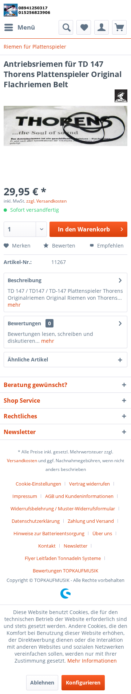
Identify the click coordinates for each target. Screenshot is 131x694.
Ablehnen (42, 682)
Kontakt (47, 545)
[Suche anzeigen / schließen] (66, 27)
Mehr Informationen (92, 660)
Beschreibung (24, 280)
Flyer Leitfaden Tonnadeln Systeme (63, 558)
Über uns (102, 533)
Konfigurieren (83, 682)
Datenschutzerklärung (36, 521)
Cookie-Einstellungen (38, 483)
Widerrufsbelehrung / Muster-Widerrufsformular (63, 508)
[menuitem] (19, 27)
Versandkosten (22, 460)
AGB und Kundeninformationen (79, 496)
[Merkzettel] (83, 27)
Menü (26, 27)
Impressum (24, 496)
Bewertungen (24, 323)
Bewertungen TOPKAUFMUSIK (65, 570)
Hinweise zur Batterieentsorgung (48, 533)
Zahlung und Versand (91, 521)
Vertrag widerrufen (89, 483)
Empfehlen (110, 245)
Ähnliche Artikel (28, 359)
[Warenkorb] (119, 27)
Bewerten (64, 245)
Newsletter (75, 545)
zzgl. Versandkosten (46, 201)
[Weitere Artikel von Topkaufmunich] (121, 95)
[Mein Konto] (101, 27)
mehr (14, 304)
